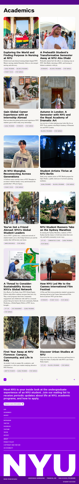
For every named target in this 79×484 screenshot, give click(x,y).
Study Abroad (19, 72)
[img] (21, 33)
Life (5, 409)
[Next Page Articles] (74, 379)
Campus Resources (9, 243)
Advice (6, 415)
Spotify (6, 435)
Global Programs (9, 68)
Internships (44, 68)
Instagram (7, 420)
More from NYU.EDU (10, 479)
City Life (43, 240)
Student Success (69, 481)
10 (57, 379)
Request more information (13, 404)
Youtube (6, 429)
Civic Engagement (17, 308)
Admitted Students (9, 371)
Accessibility (8, 448)
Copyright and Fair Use (12, 445)
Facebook (7, 426)
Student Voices (8, 72)
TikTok (6, 432)
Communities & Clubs (54, 240)
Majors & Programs (22, 68)
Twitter (6, 423)
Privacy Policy (9, 442)
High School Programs (67, 478)
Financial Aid (51, 478)
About (6, 439)
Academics (7, 412)
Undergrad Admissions (36, 478)
